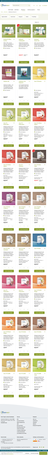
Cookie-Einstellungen (21, 431)
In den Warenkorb (9, 104)
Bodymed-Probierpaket (22, 40)
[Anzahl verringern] (5, 100)
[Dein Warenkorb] (39, 5)
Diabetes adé (6, 81)
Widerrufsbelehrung (20, 422)
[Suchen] (29, 5)
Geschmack (13, 16)
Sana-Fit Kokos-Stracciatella (22, 207)
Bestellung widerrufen (21, 427)
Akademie (35, 422)
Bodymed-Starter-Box (36, 40)
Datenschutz (45, 450)
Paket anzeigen (8, 62)
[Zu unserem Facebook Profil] (40, 447)
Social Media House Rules (21, 433)
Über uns (34, 419)
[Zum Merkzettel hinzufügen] (14, 39)
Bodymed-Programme (37, 425)
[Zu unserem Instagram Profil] (42, 447)
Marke (27, 16)
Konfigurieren (27, 453)
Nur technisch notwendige (34, 453)
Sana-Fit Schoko (22, 331)
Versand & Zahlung (20, 420)
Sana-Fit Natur (37, 248)
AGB (18, 423)
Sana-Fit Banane (37, 81)
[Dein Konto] (36, 5)
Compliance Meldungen (21, 430)
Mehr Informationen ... (10, 453)
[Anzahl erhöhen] (12, 100)
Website (34, 423)
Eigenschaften (4, 16)
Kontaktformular (4, 422)
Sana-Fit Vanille (6, 373)
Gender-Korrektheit (20, 428)
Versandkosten (18, 447)
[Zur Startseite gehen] (5, 5)
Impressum (39, 450)
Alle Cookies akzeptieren (43, 453)
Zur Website (44, 5)
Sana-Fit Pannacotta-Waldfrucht (6, 290)
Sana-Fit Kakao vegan (37, 165)
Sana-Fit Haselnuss (21, 165)
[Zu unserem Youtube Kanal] (43, 447)
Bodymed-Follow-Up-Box (7, 40)
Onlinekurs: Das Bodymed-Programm (22, 82)
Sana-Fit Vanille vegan (37, 374)
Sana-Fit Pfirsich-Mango (38, 290)
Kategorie (21, 16)
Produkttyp (34, 16)
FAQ (13, 419)
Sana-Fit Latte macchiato (6, 249)
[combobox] (20, 5)
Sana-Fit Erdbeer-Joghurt (38, 123)
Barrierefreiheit (20, 425)
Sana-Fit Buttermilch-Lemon (6, 123)
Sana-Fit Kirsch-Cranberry (6, 207)
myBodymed (35, 420)
